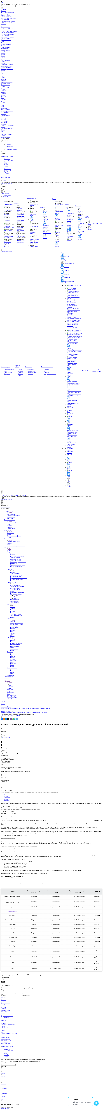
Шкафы (45, 712)
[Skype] (15, 719)
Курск (8, 691)
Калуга (9, 688)
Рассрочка (3, 1019)
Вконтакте (7, 159)
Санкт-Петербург (12, 697)
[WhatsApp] (13, 719)
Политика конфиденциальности (9, 1033)
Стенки (33, 712)
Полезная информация (13, 541)
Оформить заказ (5, 1108)
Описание (6, 794)
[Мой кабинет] (1, 493)
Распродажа (47, 708)
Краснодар (10, 689)
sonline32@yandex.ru (7, 156)
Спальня (12, 607)
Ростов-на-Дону (11, 695)
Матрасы (12, 554)
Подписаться (26, 995)
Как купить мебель (12, 522)
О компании (10, 533)
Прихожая (13, 654)
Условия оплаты (5, 1037)
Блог (2, 1032)
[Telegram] (17, 719)
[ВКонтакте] (2, 719)
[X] (8, 719)
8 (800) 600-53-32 (5, 137)
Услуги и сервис (11, 514)
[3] (51, 744)
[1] (51, 741)
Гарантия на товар (6, 1040)
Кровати (12, 572)
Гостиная (12, 640)
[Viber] (11, 719)
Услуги (3, 1013)
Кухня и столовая (15, 670)
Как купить (7, 797)
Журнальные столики (6, 712)
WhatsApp (6, 164)
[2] (51, 743)
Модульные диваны (19, 596)
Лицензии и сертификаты (8, 1024)
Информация (4, 1027)
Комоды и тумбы (17, 712)
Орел (8, 694)
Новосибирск (10, 692)
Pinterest (6, 166)
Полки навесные (26, 712)
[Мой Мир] (6, 719)
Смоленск (10, 698)
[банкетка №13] (5, 737)
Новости (3, 1030)
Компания (3, 1020)
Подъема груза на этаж (7, 1016)
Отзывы (6, 796)
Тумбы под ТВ (39, 712)
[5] (51, 747)
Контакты (3, 1023)
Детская (12, 621)
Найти (2, 1066)
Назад (10, 512)
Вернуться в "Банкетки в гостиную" (11, 715)
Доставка (6, 800)
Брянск (9, 685)
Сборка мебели (5, 1017)
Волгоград (10, 686)
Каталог (9, 550)
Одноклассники (8, 160)
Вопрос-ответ (4, 1042)
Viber (5, 162)
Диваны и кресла (15, 585)
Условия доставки (5, 1039)
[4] (51, 746)
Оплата (6, 799)
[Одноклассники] (4, 719)
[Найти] (2, 8)
